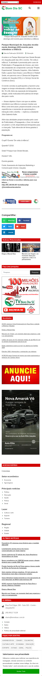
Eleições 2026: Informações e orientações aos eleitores (19, 351)
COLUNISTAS (28, 640)
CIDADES (19, 640)
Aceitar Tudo (21, 671)
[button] (38, 8)
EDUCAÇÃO (30, 644)
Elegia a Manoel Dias (9, 254)
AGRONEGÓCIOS (8, 640)
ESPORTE (5, 648)
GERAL (21, 648)
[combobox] (15, 272)
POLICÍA (28, 648)
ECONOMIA (20, 644)
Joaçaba (8, 60)
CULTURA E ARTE (8, 644)
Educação (30, 53)
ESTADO (14, 648)
